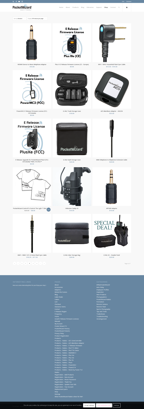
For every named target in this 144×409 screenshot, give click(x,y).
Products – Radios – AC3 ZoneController (68, 341)
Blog (56, 294)
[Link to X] (13, 1)
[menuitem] (123, 1)
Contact (57, 309)
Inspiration (100, 292)
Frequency (58, 314)
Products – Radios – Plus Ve (64, 360)
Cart (123, 1)
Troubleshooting (102, 316)
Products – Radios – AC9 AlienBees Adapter (69, 343)
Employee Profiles (102, 290)
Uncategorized (101, 319)
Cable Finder (59, 297)
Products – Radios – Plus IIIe (64, 355)
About (57, 285)
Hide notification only (103, 405)
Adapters (58, 290)
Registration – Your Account (64, 387)
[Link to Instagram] (22, 1)
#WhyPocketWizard (103, 285)
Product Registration (62, 336)
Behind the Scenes (61, 292)
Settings (116, 405)
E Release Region (61, 311)
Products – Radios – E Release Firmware (68, 345)
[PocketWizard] (22, 7)
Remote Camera (102, 304)
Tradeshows (100, 314)
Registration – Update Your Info (65, 384)
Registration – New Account (64, 377)
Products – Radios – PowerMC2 (65, 365)
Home (57, 316)
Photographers (101, 297)
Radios (57, 372)
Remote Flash (101, 307)
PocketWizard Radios (103, 299)
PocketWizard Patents (62, 331)
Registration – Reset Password (65, 379)
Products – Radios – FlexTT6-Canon (67, 350)
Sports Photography (103, 309)
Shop (56, 392)
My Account (58, 324)
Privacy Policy (59, 333)
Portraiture (100, 302)
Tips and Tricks (101, 311)
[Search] (119, 7)
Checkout (128, 1)
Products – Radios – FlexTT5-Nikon (66, 348)
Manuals (57, 321)
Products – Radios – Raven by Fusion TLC (69, 370)
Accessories (59, 287)
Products (58, 338)
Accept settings (89, 405)
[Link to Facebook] (16, 1)
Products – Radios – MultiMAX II (65, 353)
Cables (57, 299)
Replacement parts (61, 389)
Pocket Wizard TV (61, 326)
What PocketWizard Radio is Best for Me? (69, 397)
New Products (101, 294)
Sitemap (57, 394)
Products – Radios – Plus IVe (64, 358)
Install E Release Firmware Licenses (67, 319)
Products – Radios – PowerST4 (65, 367)
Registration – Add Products (64, 375)
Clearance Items (60, 307)
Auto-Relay (100, 287)
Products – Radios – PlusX (63, 362)
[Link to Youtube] (19, 1)
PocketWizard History (62, 329)
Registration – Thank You (63, 382)
